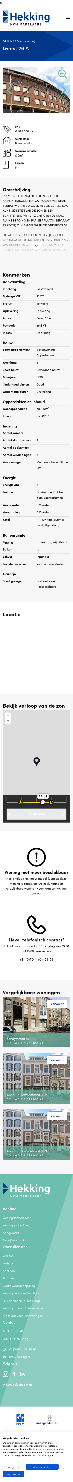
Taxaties (8, 1278)
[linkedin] (22, 1374)
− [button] (8, 720)
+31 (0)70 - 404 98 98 (36, 959)
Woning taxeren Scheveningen (23, 1308)
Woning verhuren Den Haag (22, 1293)
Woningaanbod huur (17, 1225)
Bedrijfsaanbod (13, 1240)
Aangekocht (11, 1233)
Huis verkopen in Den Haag (21, 1301)
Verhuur (8, 1263)
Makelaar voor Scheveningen (23, 1315)
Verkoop (8, 1256)
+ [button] (8, 715)
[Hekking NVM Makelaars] (26, 1189)
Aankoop (9, 1271)
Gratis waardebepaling (19, 1286)
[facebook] (14, 1374)
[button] (9, 90)
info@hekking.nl (19, 1356)
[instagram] (6, 1374)
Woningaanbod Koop (17, 1218)
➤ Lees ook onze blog (17, 1384)
